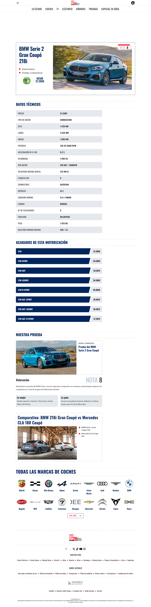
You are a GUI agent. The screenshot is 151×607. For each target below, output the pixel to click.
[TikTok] (77, 549)
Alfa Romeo (48, 490)
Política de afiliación (86, 573)
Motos (79, 560)
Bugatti (22, 508)
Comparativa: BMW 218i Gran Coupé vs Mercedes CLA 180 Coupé (58, 420)
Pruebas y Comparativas (111, 560)
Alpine (62, 490)
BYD (35, 508)
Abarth (22, 490)
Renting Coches (97, 560)
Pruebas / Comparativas (32, 73)
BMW (129, 490)
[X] (74, 549)
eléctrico (67, 9)
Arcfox (75, 490)
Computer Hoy (78, 591)
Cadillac (48, 508)
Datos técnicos (28, 69)
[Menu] (18, 3)
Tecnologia (86, 560)
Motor (64, 560)
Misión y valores (99, 573)
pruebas (93, 9)
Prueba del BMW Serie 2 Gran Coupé (88, 348)
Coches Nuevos (34, 560)
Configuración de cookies (125, 573)
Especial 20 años (110, 9)
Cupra (115, 508)
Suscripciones (111, 573)
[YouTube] (80, 549)
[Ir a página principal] (75, 3)
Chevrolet (89, 508)
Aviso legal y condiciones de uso (27, 573)
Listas (123, 560)
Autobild (51, 591)
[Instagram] (84, 549)
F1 (58, 9)
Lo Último (37, 9)
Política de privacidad (46, 573)
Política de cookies (60, 573)
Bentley (116, 490)
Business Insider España (64, 591)
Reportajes (131, 560)
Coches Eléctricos (22, 560)
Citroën (102, 508)
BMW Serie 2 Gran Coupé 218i (88, 429)
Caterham (62, 508)
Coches (49, 9)
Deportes (71, 560)
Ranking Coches (46, 560)
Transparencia (73, 573)
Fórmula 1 (57, 560)
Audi (102, 490)
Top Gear (99, 591)
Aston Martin (89, 492)
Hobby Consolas (89, 591)
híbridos (80, 9)
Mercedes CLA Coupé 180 (89, 435)
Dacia (129, 508)
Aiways (35, 490)
